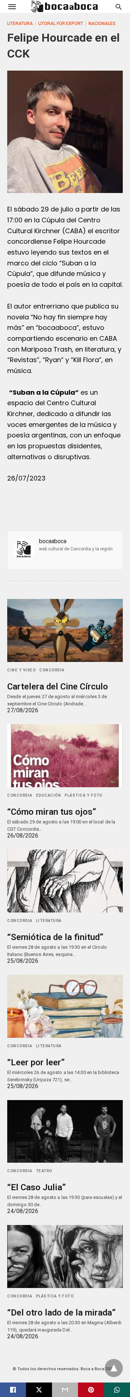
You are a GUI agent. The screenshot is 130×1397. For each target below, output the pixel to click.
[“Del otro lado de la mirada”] (65, 1256)
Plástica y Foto (84, 795)
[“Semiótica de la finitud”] (65, 881)
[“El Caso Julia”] (65, 1131)
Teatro (44, 1171)
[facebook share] (13, 1390)
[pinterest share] (91, 1390)
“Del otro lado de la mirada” (61, 1313)
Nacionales (102, 23)
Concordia (52, 670)
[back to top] (114, 1368)
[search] (118, 7)
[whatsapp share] (117, 1390)
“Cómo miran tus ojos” (51, 812)
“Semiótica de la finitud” (55, 937)
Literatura (20, 23)
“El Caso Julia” (36, 1187)
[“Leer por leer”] (65, 1006)
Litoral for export (60, 23)
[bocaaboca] (64, 6)
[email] (65, 1390)
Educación (48, 795)
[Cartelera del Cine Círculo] (65, 630)
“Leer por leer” (36, 1062)
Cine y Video (21, 670)
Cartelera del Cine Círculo (57, 686)
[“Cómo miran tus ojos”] (65, 755)
